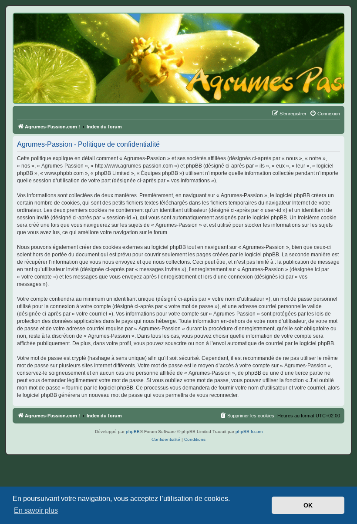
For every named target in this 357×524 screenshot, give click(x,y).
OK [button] (308, 505)
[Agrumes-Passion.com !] (52, 29)
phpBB (133, 431)
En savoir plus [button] (36, 510)
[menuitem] (325, 113)
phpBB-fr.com (249, 431)
